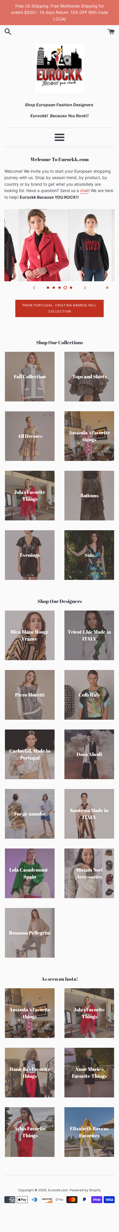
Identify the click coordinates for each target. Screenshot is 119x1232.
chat (84, 190)
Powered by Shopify (85, 1190)
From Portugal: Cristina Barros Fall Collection (59, 308)
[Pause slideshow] (107, 287)
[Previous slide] (34, 287)
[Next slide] (85, 287)
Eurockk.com (58, 1190)
